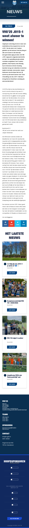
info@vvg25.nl (6, 437)
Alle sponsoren (14, 518)
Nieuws (4, 404)
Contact (4, 407)
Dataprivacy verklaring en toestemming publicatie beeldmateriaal (14, 409)
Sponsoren (5, 429)
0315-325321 (6, 439)
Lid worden (5, 406)
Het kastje (24, 2)
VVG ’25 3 (5, 421)
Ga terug (8, 26)
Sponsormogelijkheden (9, 428)
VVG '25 (20, 525)
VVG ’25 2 (5, 419)
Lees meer (12, 273)
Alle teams (5, 417)
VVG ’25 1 (5, 418)
